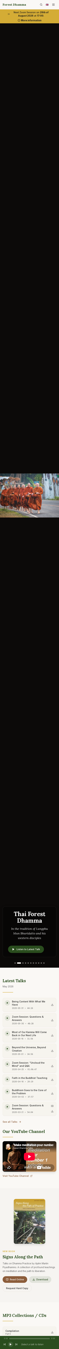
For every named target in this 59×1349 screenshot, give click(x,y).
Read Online (17, 1279)
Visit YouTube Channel (16, 1175)
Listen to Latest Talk (28, 949)
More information (31, 20)
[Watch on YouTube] (52, 1106)
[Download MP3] (52, 1005)
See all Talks (10, 1121)
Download (42, 1279)
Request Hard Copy (17, 1288)
